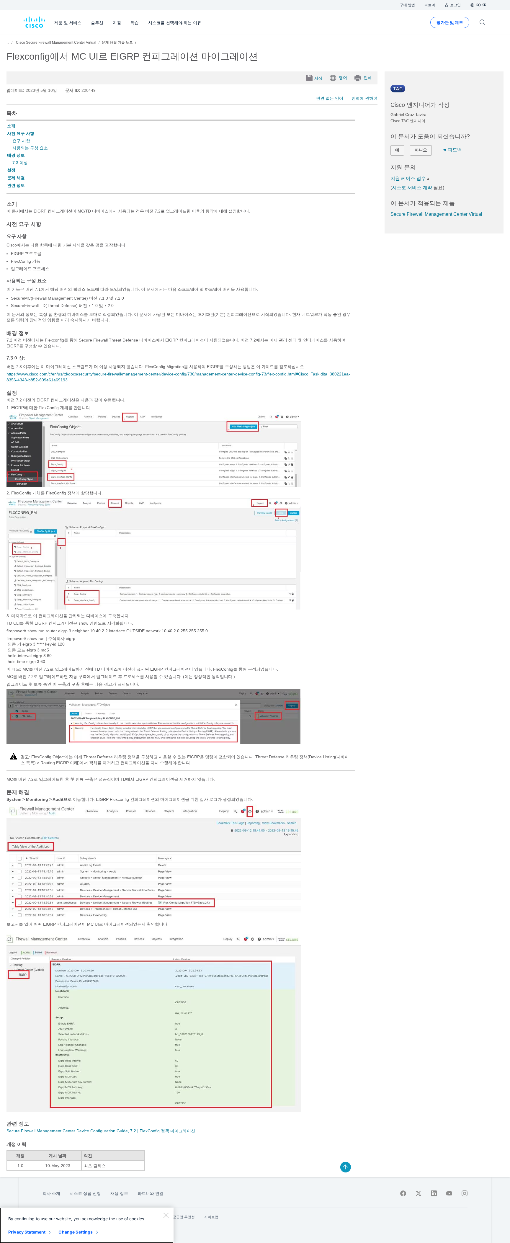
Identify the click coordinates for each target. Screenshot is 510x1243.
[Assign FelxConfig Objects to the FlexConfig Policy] (153, 608)
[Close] (166, 1215)
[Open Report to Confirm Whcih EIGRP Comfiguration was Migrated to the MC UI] (153, 1110)
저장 (318, 78)
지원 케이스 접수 (408, 178)
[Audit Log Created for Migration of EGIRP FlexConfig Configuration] (153, 916)
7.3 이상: (20, 162)
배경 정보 (16, 155)
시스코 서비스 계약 (412, 187)
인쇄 (368, 77)
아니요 (421, 150)
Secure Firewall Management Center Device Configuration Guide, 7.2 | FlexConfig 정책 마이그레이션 (100, 1130)
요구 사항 (21, 140)
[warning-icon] (13, 758)
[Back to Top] (345, 1167)
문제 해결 (16, 177)
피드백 (455, 149)
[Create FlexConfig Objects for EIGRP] (153, 485)
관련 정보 (16, 185)
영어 (343, 77)
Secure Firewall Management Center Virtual (436, 214)
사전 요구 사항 (20, 133)
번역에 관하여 (364, 98)
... (7, 42)
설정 (11, 170)
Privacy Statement (26, 1231)
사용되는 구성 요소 (30, 148)
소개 (11, 125)
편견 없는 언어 (329, 98)
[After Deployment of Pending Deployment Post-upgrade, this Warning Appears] (153, 742)
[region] (87, 1225)
